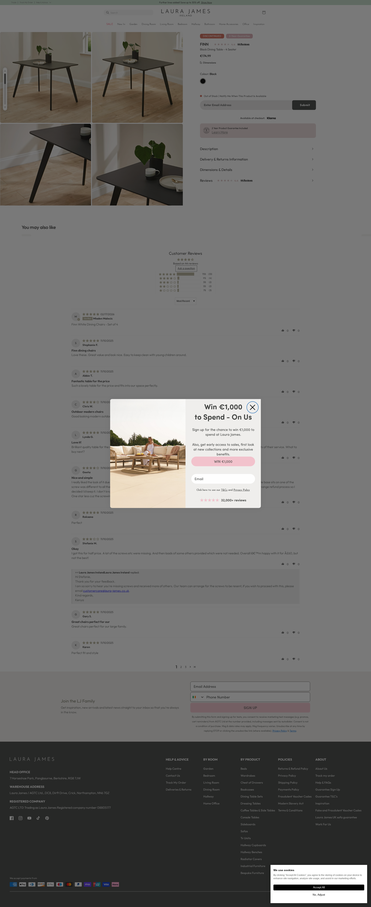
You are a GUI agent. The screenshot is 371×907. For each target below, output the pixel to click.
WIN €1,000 (223, 461)
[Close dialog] (252, 407)
